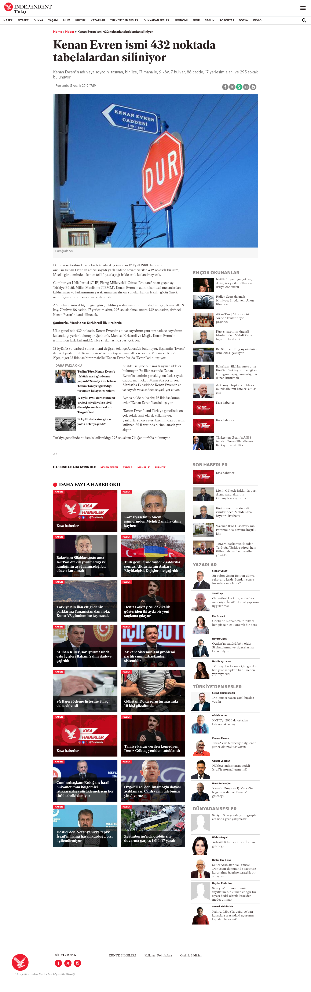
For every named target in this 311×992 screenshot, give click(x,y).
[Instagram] (77, 963)
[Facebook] (58, 963)
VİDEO (257, 20)
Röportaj (226, 20)
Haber (8, 20)
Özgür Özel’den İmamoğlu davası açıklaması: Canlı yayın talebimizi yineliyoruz (152, 792)
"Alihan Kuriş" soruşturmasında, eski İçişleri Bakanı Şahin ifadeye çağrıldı (84, 657)
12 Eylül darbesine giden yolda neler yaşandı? (94, 422)
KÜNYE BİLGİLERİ (122, 955)
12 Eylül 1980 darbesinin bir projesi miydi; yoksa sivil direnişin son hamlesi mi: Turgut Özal (96, 405)
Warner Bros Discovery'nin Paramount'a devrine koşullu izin (236, 530)
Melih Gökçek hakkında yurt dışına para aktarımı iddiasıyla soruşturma (236, 494)
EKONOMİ (181, 20)
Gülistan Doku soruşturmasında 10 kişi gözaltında (151, 704)
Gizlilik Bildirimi (191, 955)
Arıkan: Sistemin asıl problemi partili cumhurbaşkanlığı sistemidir (149, 657)
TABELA (127, 467)
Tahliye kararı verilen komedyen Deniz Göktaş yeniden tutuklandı (152, 749)
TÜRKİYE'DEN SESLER (124, 20)
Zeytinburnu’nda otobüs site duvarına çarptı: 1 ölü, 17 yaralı (149, 839)
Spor (196, 20)
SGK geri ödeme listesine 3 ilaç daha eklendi (82, 704)
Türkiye (160, 467)
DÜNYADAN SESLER (156, 20)
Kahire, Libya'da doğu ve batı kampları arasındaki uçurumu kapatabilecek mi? (233, 915)
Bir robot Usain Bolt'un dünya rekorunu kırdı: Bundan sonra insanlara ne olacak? (233, 579)
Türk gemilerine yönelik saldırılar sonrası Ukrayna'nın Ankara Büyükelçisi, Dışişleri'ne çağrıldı (152, 567)
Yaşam (53, 20)
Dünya (38, 20)
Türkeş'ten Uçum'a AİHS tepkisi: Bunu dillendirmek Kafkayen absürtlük (234, 441)
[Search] (304, 20)
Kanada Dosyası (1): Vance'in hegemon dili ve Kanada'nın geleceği (232, 792)
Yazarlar (98, 20)
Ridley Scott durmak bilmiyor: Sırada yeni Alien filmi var (235, 300)
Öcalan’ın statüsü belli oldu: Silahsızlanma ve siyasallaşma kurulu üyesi (233, 647)
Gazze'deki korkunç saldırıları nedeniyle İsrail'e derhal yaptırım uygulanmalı (235, 602)
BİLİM (66, 20)
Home (57, 32)
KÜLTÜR (80, 20)
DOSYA (243, 20)
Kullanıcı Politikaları (158, 955)
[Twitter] (68, 963)
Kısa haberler (67, 526)
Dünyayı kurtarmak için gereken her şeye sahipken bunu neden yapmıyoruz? (235, 670)
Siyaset (23, 20)
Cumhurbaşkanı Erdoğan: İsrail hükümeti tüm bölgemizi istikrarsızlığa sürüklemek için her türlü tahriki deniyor (85, 789)
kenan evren (109, 467)
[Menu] (303, 8)
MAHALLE (144, 467)
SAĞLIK (209, 20)
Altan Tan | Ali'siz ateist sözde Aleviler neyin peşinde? (232, 318)
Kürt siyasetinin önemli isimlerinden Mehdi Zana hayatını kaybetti (152, 522)
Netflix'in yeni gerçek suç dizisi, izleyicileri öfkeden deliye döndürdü (234, 283)
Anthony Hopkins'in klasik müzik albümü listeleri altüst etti (236, 389)
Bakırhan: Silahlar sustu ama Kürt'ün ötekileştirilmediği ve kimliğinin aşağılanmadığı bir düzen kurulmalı (81, 564)
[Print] (253, 87)
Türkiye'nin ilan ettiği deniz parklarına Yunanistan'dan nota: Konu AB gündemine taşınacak (83, 611)
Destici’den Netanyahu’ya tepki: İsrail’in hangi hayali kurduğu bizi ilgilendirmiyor (84, 837)
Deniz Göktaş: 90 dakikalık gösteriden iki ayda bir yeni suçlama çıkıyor (147, 611)
